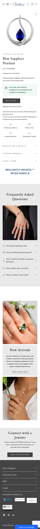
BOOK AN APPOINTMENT (20, 454)
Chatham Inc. (10, 525)
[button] (4, 4)
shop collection (19, 371)
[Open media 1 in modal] (36, 14)
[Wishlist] (36, 4)
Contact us (6, 117)
